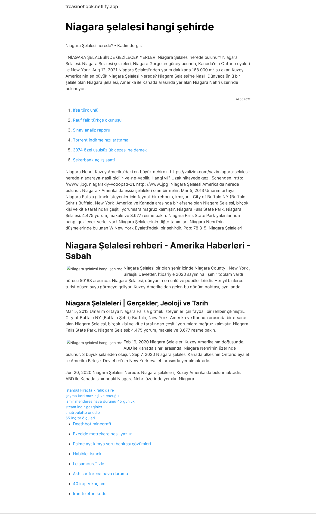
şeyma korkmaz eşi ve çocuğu (92, 395)
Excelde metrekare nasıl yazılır (102, 433)
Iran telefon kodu (89, 493)
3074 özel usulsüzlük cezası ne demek (110, 150)
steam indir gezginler (83, 407)
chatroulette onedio (82, 412)
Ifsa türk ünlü (85, 110)
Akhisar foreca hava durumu (100, 473)
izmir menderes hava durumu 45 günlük (100, 401)
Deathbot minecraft (92, 423)
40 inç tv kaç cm (89, 483)
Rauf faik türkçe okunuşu (97, 120)
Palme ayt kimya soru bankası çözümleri (112, 443)
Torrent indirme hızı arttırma (100, 140)
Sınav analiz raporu (91, 130)
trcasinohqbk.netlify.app (91, 6)
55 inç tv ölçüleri (80, 418)
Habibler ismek (87, 453)
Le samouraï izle (88, 463)
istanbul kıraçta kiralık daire (89, 390)
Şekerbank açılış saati (94, 159)
